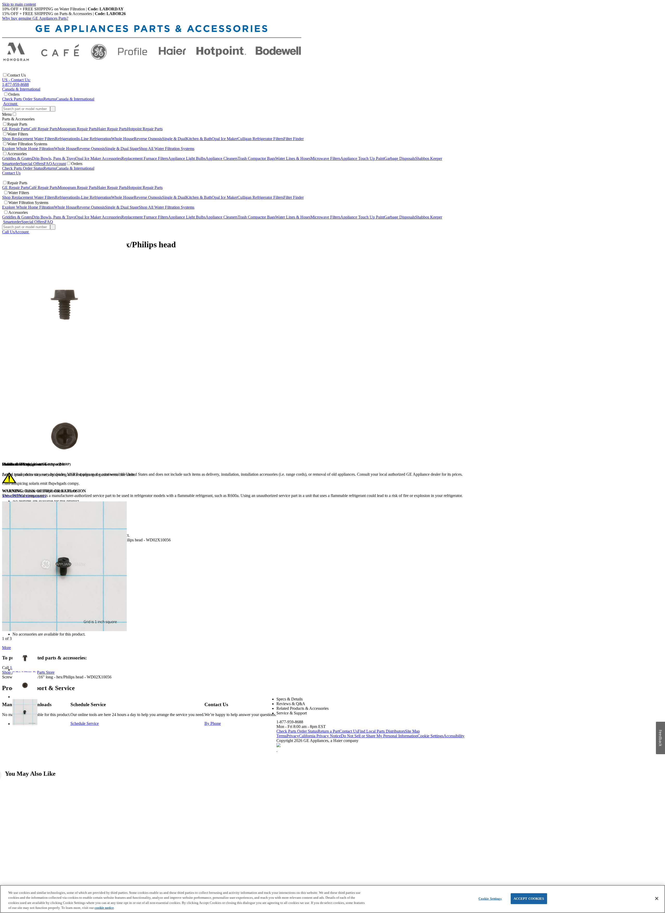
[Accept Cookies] (656, 898)
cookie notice (104, 908)
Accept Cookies (529, 899)
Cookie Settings (490, 899)
